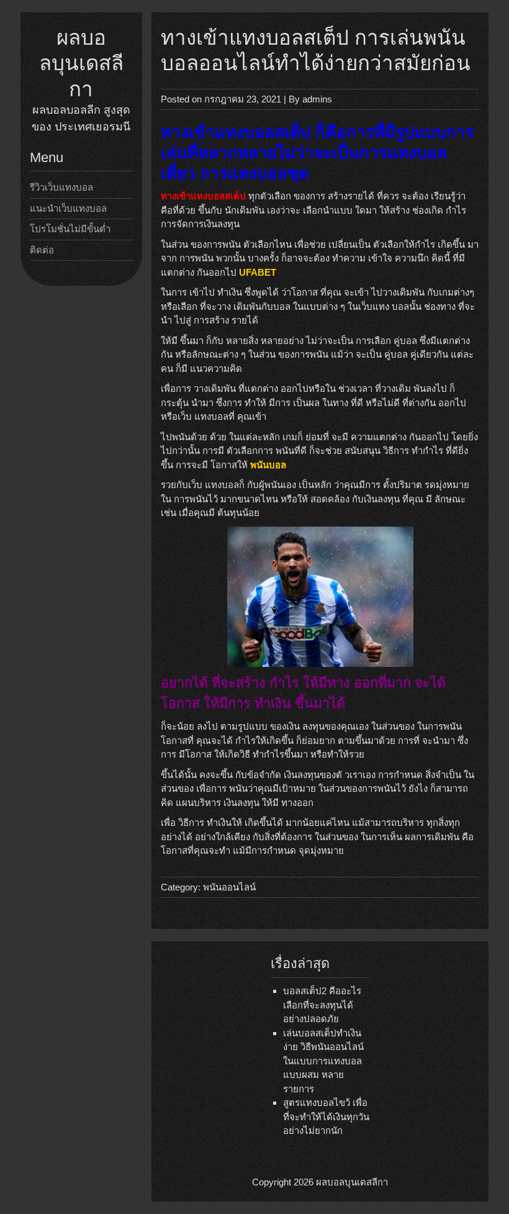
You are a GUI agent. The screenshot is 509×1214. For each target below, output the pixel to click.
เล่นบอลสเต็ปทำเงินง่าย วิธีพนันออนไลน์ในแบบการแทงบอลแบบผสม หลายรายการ (323, 1061)
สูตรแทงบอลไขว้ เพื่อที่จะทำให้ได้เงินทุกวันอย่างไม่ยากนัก (326, 1116)
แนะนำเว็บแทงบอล (68, 208)
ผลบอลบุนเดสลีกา (81, 63)
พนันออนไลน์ (229, 887)
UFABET (257, 272)
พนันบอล (268, 465)
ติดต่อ (42, 250)
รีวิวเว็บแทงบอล (61, 187)
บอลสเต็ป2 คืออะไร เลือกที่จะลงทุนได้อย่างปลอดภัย (322, 1004)
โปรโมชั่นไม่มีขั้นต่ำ (70, 229)
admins (317, 99)
